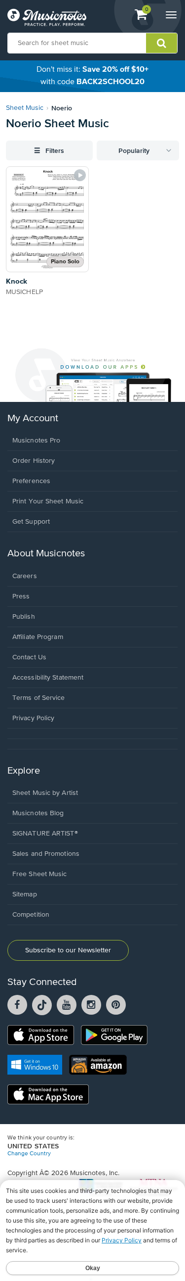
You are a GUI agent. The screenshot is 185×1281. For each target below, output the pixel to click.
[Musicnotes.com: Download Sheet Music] (46, 17)
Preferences (31, 481)
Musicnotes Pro (36, 440)
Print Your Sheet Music (47, 501)
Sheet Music (24, 107)
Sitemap (24, 894)
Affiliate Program (37, 637)
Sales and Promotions (45, 853)
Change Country (29, 1154)
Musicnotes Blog (38, 813)
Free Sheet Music (39, 874)
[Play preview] (80, 175)
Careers (24, 576)
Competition (30, 914)
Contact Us (29, 657)
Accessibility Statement (47, 677)
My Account (32, 418)
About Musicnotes (46, 553)
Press (21, 596)
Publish (23, 616)
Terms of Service (38, 697)
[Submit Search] (161, 43)
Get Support (31, 521)
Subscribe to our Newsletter (68, 950)
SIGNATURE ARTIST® (45, 833)
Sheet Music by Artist (45, 792)
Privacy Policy (33, 718)
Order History (33, 460)
